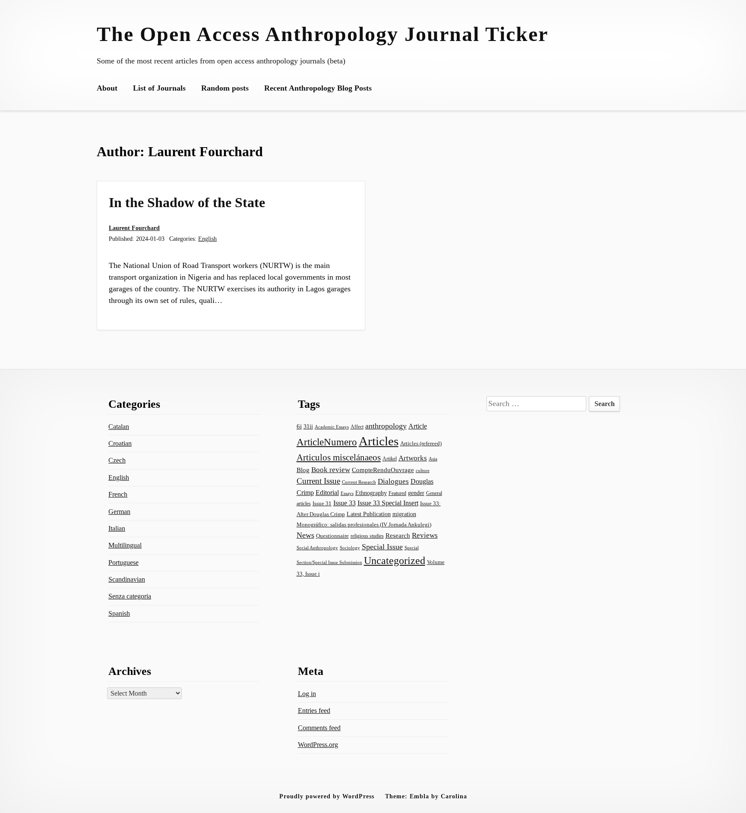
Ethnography (371, 493)
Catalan (118, 426)
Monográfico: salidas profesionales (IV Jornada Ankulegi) (364, 524)
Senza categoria (129, 596)
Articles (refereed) (421, 443)
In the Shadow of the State (187, 202)
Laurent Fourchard (134, 227)
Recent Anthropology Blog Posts (318, 88)
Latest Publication (369, 513)
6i (299, 426)
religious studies (367, 536)
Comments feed (319, 727)
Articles (378, 441)
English (207, 238)
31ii (308, 426)
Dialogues (393, 481)
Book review (330, 470)
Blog (303, 469)
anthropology (386, 426)
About (107, 88)
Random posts (225, 88)
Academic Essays (332, 426)
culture (423, 470)
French (117, 494)
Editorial (327, 492)
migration (404, 513)
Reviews (425, 535)
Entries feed (314, 710)
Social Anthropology (317, 547)
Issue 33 (344, 503)
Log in (307, 693)
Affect (357, 427)
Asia (433, 458)
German (119, 511)
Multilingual (125, 545)
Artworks (412, 458)
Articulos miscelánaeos (339, 457)
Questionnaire (332, 536)
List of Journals (159, 88)
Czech (117, 460)
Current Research (359, 482)
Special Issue (382, 546)
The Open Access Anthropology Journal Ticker (322, 33)
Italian (116, 528)
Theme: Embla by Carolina (426, 796)
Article (417, 426)
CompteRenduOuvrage (383, 469)
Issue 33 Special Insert (387, 503)
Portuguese (123, 562)
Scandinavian (126, 579)
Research (398, 535)
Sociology (350, 547)
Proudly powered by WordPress (326, 796)
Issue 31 (322, 503)
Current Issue (318, 480)
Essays (347, 493)
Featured (397, 493)
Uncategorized (394, 560)
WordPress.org (318, 744)
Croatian (120, 443)
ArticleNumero (327, 442)
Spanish (119, 613)
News (305, 535)
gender (416, 493)
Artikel (389, 459)
